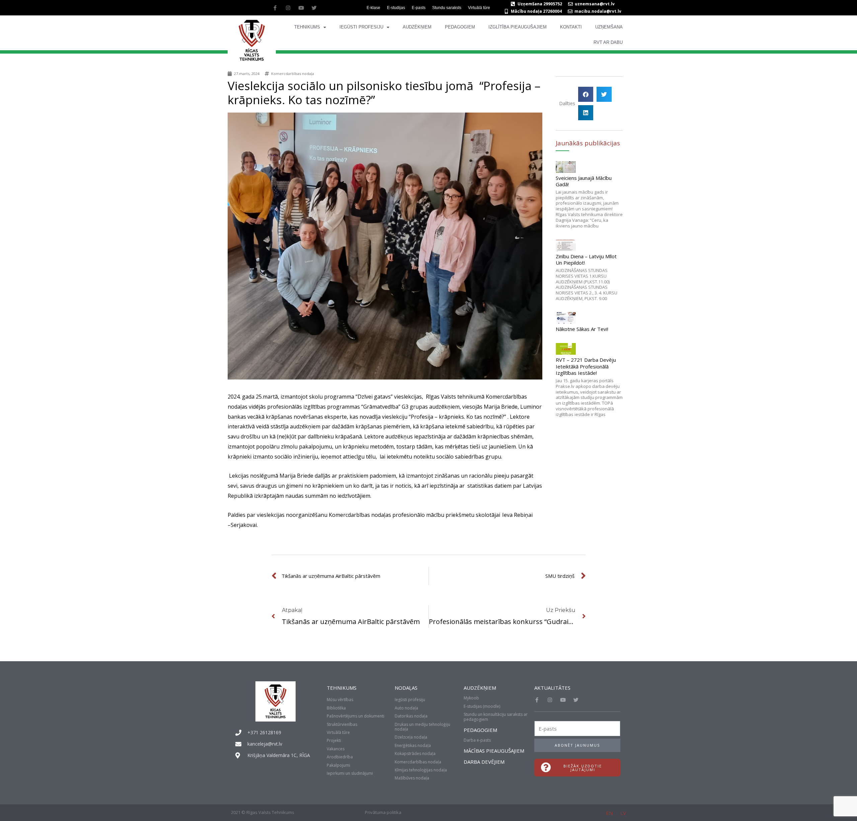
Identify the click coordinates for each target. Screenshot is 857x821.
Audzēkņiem (417, 26)
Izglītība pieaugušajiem (517, 26)
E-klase (373, 7)
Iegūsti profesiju (361, 26)
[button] (585, 94)
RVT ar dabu (608, 42)
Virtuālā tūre (479, 7)
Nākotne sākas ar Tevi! (582, 329)
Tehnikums (307, 26)
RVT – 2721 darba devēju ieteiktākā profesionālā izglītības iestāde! (586, 366)
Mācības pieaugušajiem (494, 750)
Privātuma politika (383, 812)
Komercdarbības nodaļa (292, 73)
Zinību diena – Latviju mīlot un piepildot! (586, 259)
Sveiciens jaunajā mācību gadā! (584, 181)
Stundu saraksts (446, 7)
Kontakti (571, 26)
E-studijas (396, 7)
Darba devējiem (484, 761)
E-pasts (418, 7)
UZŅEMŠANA (609, 26)
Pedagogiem (460, 26)
